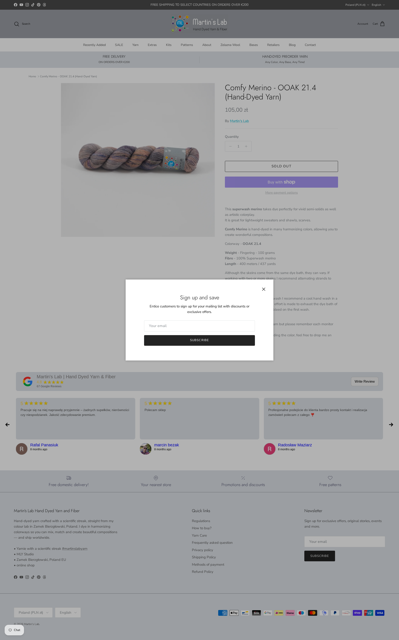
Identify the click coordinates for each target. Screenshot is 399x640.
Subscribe (199, 340)
